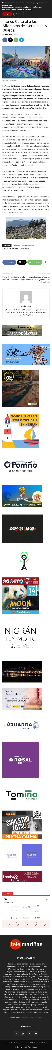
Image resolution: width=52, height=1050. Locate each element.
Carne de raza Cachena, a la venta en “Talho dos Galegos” (14, 278)
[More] (45, 262)
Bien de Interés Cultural (11, 248)
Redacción (8, 34)
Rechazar (19, 14)
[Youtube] (35, 1033)
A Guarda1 (16, 245)
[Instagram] (22, 1033)
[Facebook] (4, 39)
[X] (10, 39)
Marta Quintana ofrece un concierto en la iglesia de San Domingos (38, 279)
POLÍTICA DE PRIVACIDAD (39, 1043)
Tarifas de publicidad (21, 1043)
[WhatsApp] (16, 39)
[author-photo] (26, 303)
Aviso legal (8, 1043)
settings (28, 9)
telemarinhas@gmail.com (31, 1017)
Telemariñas (25, 248)
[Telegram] (21, 39)
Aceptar (7, 14)
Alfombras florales (28, 245)
